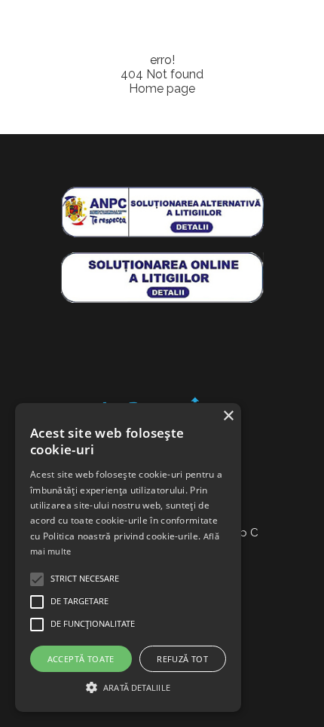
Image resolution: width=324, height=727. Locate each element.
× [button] (228, 416)
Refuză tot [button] (182, 658)
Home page (162, 88)
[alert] (128, 557)
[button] (128, 686)
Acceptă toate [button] (81, 658)
